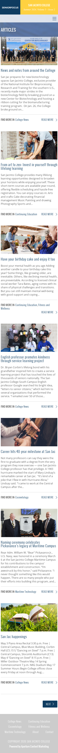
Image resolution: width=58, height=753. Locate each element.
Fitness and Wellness (39, 726)
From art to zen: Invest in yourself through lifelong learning (29, 166)
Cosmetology (22, 497)
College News (22, 120)
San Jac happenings (14, 636)
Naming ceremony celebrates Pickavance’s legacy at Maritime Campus (28, 543)
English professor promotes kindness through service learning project (25, 358)
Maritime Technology (25, 592)
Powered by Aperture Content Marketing (29, 746)
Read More (47, 119)
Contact (49, 732)
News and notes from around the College (28, 70)
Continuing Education (26, 214)
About (36, 732)
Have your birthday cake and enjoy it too (28, 259)
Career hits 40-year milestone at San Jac (28, 451)
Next (48, 704)
